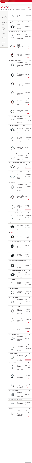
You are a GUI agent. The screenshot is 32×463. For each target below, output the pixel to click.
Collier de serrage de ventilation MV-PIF (14, 288)
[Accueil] (3, 2)
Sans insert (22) (3, 46)
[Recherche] (30, 0)
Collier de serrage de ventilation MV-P (14, 297)
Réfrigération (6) (3, 28)
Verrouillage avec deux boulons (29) (4, 21)
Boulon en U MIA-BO (11, 408)
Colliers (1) (3, 15)
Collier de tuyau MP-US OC (12, 334)
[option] (29, 7)
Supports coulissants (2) (4, 17)
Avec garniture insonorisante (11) (3, 43)
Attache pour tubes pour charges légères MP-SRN (15, 171)
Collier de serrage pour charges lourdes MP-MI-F (15, 125)
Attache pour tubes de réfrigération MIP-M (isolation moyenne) (17, 241)
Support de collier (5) (4, 16)
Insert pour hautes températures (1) (3, 45)
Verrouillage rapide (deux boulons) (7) (4, 22)
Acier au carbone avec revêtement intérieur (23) (4, 37)
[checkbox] (29, 12)
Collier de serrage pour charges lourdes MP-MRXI (15, 212)
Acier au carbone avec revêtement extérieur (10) (4, 36)
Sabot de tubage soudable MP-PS (13, 390)
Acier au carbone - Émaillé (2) (4, 35)
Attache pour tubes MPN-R (12, 182)
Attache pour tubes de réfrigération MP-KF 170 (15, 270)
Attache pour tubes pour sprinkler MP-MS (14, 306)
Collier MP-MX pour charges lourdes (14, 116)
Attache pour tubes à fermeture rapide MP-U (15, 60)
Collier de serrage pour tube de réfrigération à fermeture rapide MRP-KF (17, 260)
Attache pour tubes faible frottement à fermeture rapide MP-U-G (17, 70)
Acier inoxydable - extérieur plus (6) (4, 39)
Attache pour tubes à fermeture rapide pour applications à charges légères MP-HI (18, 21)
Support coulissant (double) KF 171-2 (14, 353)
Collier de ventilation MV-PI (12, 279)
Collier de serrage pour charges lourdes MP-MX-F (15, 153)
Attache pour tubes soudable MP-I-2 (13, 399)
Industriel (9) (3, 27)
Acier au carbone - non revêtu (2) (4, 33)
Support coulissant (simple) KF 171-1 (14, 344)
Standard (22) (3, 29)
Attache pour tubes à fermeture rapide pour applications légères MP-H (17, 31)
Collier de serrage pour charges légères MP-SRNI (15, 162)
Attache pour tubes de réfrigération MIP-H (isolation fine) (16, 231)
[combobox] (27, 0)
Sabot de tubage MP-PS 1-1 (12, 362)
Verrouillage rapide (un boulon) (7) (4, 24)
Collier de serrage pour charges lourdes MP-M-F (15, 134)
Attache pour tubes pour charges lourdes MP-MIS (15, 98)
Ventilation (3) (3, 30)
